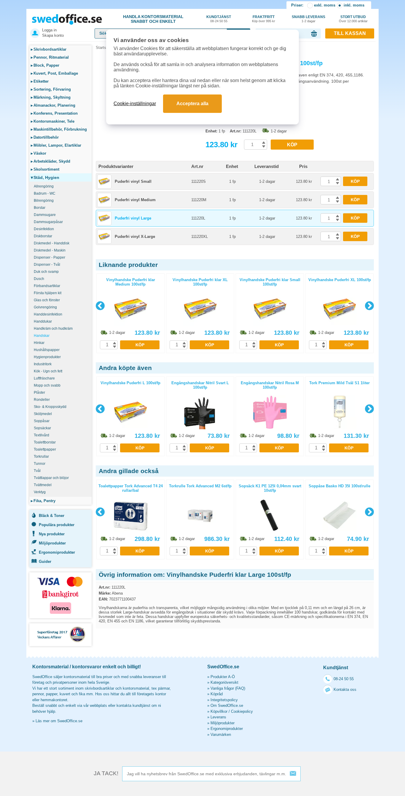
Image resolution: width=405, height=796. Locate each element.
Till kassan (350, 33)
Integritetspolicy (224, 700)
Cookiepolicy (242, 711)
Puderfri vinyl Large (133, 218)
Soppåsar (42, 421)
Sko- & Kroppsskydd (50, 407)
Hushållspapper (47, 350)
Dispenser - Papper (49, 257)
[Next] (369, 305)
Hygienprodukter (47, 357)
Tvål (37, 471)
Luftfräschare (44, 378)
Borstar (39, 208)
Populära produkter (56, 525)
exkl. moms (324, 5)
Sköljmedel (43, 414)
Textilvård (41, 435)
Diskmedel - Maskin (50, 250)
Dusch (39, 279)
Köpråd (217, 694)
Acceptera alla (192, 103)
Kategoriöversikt (224, 682)
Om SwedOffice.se (227, 705)
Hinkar (39, 343)
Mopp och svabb (47, 385)
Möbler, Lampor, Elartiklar (56, 145)
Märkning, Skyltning (51, 97)
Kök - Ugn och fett (48, 371)
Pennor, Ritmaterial (50, 57)
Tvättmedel (43, 485)
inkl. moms (354, 5)
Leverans (218, 717)
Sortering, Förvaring (51, 89)
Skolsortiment (45, 169)
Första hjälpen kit (47, 293)
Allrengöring (44, 186)
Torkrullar (41, 456)
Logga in (49, 30)
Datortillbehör (45, 137)
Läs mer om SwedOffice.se (59, 721)
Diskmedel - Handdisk (51, 243)
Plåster (39, 392)
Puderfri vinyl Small (133, 181)
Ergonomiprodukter (57, 552)
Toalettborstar (45, 442)
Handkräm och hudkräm (53, 328)
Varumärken (221, 734)
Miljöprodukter (52, 543)
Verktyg (40, 492)
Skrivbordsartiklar (48, 49)
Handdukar (43, 321)
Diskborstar (43, 236)
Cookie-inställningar (135, 103)
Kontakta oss (345, 689)
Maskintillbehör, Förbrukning (59, 129)
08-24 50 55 (344, 679)
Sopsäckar (42, 428)
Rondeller (42, 400)
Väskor (38, 153)
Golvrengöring (45, 307)
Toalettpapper (45, 449)
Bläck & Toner (51, 515)
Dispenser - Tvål (47, 264)
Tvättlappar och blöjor (51, 478)
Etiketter (40, 81)
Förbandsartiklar (47, 286)
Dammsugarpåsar (48, 222)
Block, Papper (45, 65)
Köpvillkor (219, 711)
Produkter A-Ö (223, 677)
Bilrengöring (44, 200)
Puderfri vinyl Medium (135, 200)
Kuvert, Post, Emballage (54, 73)
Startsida (103, 47)
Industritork (43, 364)
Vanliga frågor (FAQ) (228, 688)
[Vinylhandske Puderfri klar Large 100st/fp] (149, 139)
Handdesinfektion (48, 314)
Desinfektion (44, 229)
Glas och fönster (47, 300)
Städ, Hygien (45, 177)
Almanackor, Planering (53, 105)
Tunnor (39, 464)
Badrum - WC (44, 193)
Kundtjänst (218, 19)
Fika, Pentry (43, 501)
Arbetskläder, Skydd (50, 161)
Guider (45, 561)
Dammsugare (45, 215)
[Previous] (100, 305)
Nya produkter (52, 534)
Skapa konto (53, 35)
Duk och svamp (46, 272)
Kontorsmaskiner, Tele (52, 121)
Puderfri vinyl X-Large (135, 236)
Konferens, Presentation (54, 113)
